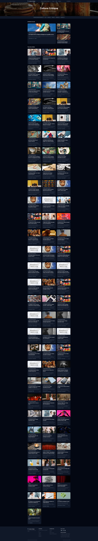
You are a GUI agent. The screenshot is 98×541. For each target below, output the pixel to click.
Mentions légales (52, 532)
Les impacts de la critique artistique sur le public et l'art (65, 533)
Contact (51, 531)
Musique (53, 1)
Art (45, 17)
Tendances (62, 17)
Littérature (59, 1)
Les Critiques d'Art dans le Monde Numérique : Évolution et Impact (65, 535)
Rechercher (68, 1)
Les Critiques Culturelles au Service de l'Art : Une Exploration (65, 534)
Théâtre (56, 1)
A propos (51, 530)
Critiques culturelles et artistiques (45, 1)
